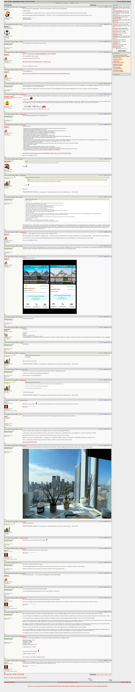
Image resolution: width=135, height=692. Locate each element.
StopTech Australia (117, 65)
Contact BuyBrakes (117, 68)
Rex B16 (115, 31)
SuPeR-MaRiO (7, 161)
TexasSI (115, 24)
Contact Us (123, 682)
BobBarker (115, 7)
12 (101, 5)
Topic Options (7, 5)
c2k (20, 414)
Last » (110, 5)
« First (97, 5)
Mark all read (12, 682)
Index (15, 674)
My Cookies (6, 682)
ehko (5, 416)
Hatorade (21, 342)
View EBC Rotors (117, 57)
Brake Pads (30, 686)
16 (107, 5)
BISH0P (21, 41)
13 (102, 5)
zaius (5, 9)
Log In (129, 1)
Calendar (72, 3)
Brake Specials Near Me (88, 686)
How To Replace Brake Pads (101, 686)
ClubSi (5, 1)
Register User (58, 3)
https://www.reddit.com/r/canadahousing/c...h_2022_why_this (37, 61)
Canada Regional (16, 1)
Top (5, 22)
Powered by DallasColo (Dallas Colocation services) (67, 682)
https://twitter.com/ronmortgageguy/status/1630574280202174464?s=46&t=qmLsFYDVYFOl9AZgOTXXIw (47, 153)
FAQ (77, 3)
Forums (10, 1)
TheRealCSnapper (17, 677)
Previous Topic (8, 674)
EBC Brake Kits (66, 686)
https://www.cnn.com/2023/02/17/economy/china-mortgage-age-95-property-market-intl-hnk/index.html (46, 73)
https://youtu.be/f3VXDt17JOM (30, 442)
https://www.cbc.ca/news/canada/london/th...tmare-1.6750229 (42, 53)
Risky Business (23, 7)
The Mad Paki (24, 677)
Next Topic (20, 674)
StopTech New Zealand (118, 62)
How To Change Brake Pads (39, 686)
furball (6, 54)
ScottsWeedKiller (117, 10)
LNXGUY (12, 677)
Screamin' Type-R (23, 114)
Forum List (65, 3)
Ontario (22, 1)
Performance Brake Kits (75, 686)
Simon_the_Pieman (23, 369)
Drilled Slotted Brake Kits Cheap (54, 686)
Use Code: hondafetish (118, 71)
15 (105, 5)
